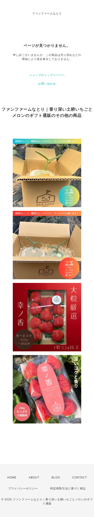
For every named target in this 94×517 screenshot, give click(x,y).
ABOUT (34, 477)
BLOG (56, 477)
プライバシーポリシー (23, 488)
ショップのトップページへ (47, 75)
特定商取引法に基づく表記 (68, 488)
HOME (11, 477)
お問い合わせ (47, 83)
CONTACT (79, 477)
